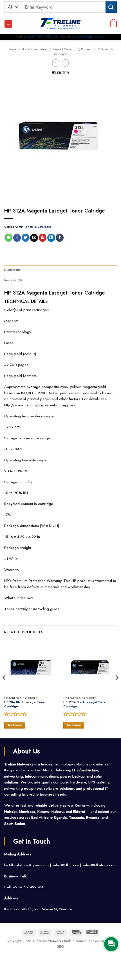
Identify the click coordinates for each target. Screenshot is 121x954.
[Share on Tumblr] (60, 238)
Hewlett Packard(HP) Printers (72, 49)
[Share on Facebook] (17, 238)
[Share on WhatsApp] (8, 238)
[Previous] (4, 689)
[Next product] (55, 63)
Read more (15, 725)
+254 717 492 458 (42, 36)
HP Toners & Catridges (35, 226)
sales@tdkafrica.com (89, 36)
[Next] (116, 689)
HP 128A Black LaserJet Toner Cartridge (85, 704)
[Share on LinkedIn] (51, 238)
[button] (8, 24)
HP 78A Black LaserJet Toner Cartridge (25, 704)
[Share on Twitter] (26, 238)
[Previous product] (65, 63)
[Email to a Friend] (34, 238)
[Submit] (111, 6)
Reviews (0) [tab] (13, 280)
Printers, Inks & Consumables (28, 49)
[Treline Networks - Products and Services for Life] (60, 24)
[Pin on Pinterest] (43, 238)
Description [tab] (12, 270)
